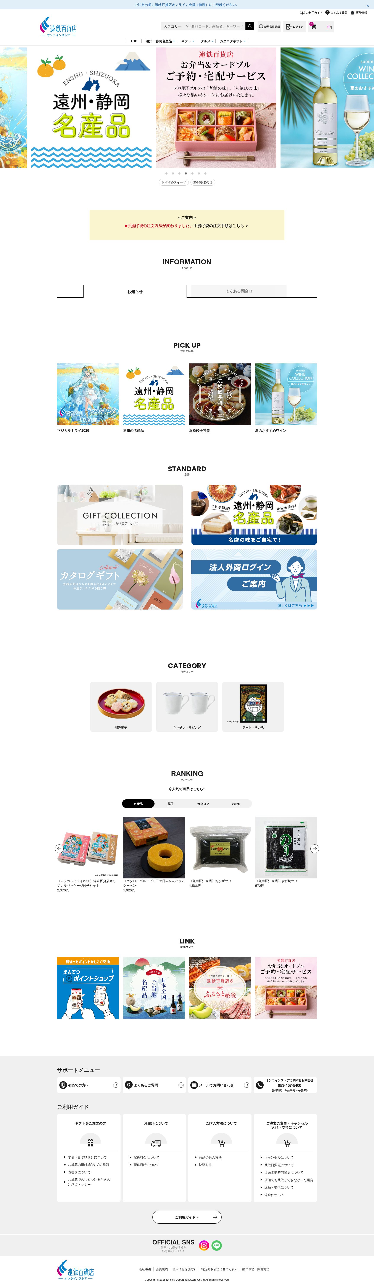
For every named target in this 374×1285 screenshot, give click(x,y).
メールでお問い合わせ (216, 1084)
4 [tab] (186, 173)
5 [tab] (192, 173)
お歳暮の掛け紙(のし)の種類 (88, 1164)
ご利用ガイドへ (187, 1217)
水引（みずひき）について (87, 1157)
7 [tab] (205, 173)
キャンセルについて (279, 1157)
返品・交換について (279, 1187)
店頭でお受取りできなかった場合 (288, 1179)
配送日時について (147, 1164)
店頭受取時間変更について (283, 1172)
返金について (274, 1194)
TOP (134, 41)
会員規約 (162, 1269)
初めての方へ (78, 1084)
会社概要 (145, 1269)
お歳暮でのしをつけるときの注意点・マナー (89, 1182)
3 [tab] (179, 173)
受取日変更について (279, 1164)
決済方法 (205, 1164)
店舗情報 (361, 12)
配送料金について (147, 1157)
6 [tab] (199, 173)
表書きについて (79, 1172)
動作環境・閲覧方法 (255, 1269)
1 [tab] (166, 173)
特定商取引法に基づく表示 (219, 1269)
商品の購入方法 (210, 1157)
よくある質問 (338, 12)
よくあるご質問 (146, 1084)
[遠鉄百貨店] (58, 34)
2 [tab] (173, 173)
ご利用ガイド (314, 12)
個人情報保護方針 (184, 1269)
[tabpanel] (62, 107)
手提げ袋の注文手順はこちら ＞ (221, 225)
